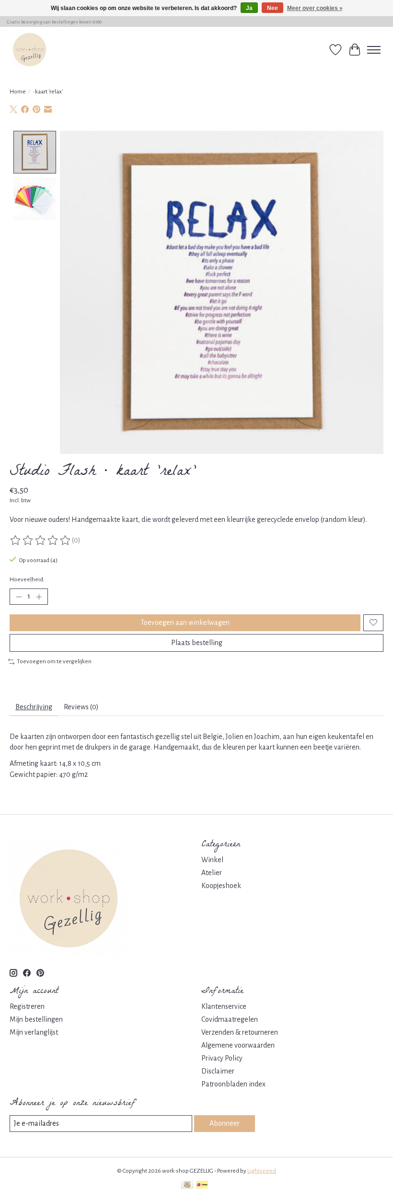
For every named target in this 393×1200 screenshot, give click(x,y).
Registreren (27, 1006)
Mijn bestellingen (36, 1019)
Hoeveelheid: (27, 579)
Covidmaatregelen (229, 1019)
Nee (272, 8)
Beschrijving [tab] (33, 707)
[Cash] (187, 1186)
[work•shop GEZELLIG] (29, 49)
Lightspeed (261, 1170)
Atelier (211, 873)
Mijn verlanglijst (34, 1032)
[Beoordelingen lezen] (41, 540)
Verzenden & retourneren (239, 1032)
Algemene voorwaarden (238, 1045)
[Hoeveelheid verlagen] (18, 596)
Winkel (212, 860)
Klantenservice (223, 1006)
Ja (249, 8)
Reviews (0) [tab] (81, 707)
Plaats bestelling (196, 642)
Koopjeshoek (221, 885)
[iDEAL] (202, 1186)
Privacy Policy (222, 1058)
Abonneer (224, 1123)
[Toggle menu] (373, 49)
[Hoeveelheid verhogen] (39, 596)
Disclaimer (217, 1071)
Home (18, 91)
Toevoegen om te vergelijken (54, 661)
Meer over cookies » (315, 8)
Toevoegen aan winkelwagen (185, 622)
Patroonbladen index (233, 1084)
